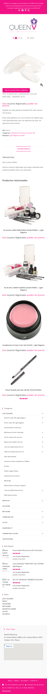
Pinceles (22, 135)
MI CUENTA (6, 614)
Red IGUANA (6, 511)
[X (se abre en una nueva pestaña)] (19, 10)
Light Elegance (14, 135)
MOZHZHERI (6, 506)
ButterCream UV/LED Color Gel (13, 442)
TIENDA (16, 681)
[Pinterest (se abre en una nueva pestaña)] (25, 10)
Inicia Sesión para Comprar (16, 90)
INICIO (10, 681)
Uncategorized (7, 539)
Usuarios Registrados (17, 103)
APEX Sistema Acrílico (10, 495)
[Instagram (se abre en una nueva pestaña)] (28, 10)
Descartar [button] (6, 691)
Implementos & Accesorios (19, 133)
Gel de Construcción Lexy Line (13, 437)
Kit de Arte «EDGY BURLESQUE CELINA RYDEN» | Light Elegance (23, 231)
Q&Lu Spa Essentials (10, 456)
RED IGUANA (6, 606)
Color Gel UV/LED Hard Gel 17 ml (13, 447)
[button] (44, 186)
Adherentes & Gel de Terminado (13, 432)
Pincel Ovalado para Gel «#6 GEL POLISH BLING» (23, 390)
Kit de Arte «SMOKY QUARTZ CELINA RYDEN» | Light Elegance (23, 289)
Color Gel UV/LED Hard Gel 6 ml (13, 490)
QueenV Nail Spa (7, 517)
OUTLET (5, 522)
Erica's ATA (6, 500)
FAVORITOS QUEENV (9, 609)
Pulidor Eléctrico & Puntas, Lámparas (15, 485)
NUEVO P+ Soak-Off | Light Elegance (15, 418)
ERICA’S (4, 601)
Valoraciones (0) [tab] (23, 149)
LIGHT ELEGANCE (7, 599)
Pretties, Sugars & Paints (11, 471)
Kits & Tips (31, 133)
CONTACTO (33, 681)
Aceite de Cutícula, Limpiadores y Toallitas (16, 461)
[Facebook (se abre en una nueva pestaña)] (22, 10)
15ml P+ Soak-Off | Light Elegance (14, 423)
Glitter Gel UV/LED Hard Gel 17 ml (14, 452)
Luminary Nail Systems (10, 533)
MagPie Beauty (7, 528)
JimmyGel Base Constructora (12, 427)
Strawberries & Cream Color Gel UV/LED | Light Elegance (24, 345)
